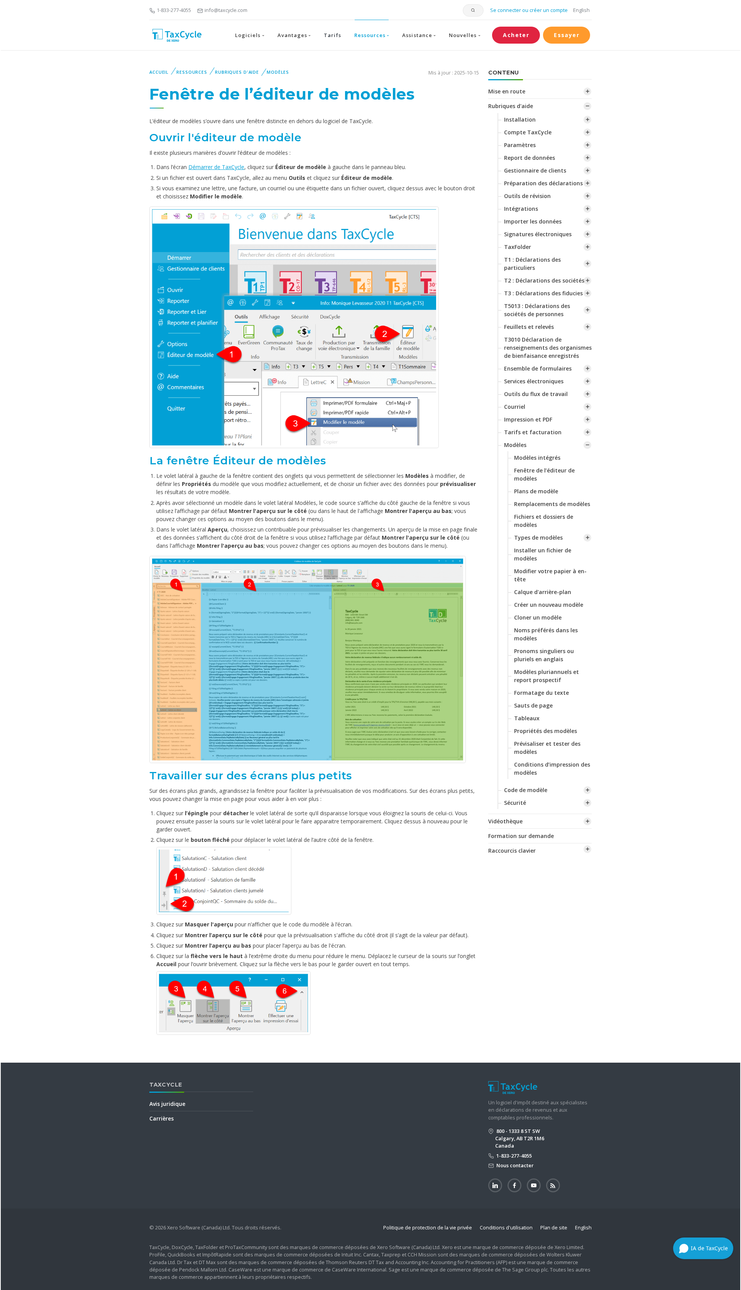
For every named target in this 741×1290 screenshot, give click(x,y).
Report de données (529, 157)
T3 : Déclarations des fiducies (543, 293)
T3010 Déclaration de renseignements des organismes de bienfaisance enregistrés (548, 347)
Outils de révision (527, 196)
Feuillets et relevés (529, 326)
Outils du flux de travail (536, 394)
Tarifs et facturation (533, 432)
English (581, 10)
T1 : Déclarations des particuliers (532, 263)
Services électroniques (533, 381)
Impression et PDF (528, 419)
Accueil (159, 72)
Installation (520, 119)
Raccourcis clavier (512, 850)
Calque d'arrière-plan (542, 592)
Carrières (161, 1118)
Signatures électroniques (538, 234)
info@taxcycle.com (226, 10)
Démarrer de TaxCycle (216, 167)
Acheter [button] (516, 35)
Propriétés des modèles (545, 731)
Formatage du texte (541, 692)
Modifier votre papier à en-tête (550, 575)
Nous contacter (514, 1165)
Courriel (514, 406)
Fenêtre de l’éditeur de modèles (544, 474)
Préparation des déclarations (543, 183)
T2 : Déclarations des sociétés (544, 280)
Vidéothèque (505, 821)
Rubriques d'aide (237, 72)
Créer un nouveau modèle (548, 604)
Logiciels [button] (248, 35)
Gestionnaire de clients (535, 170)
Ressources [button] (370, 35)
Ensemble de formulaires (538, 368)
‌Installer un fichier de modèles (542, 554)
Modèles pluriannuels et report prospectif (546, 676)
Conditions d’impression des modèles (552, 768)
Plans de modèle (536, 491)
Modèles (278, 72)
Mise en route (506, 91)
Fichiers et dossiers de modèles (543, 520)
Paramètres (520, 145)
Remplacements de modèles (552, 504)
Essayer (566, 35)
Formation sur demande (521, 836)
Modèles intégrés (537, 457)
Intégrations (521, 208)
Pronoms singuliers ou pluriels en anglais (544, 655)
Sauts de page (533, 705)
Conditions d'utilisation (506, 1227)
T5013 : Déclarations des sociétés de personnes (537, 310)
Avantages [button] (292, 35)
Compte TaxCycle (528, 132)
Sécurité (515, 802)
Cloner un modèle (538, 617)
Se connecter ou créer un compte (528, 10)
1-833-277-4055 (174, 10)
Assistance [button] (417, 35)
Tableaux (527, 718)
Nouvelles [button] (463, 35)
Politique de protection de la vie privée (427, 1227)
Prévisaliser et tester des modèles (547, 747)
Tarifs (332, 35)
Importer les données (533, 221)
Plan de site (553, 1227)
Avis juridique (167, 1103)
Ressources (191, 72)
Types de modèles (538, 537)
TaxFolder (517, 247)
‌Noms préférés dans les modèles (546, 634)
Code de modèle (525, 790)
